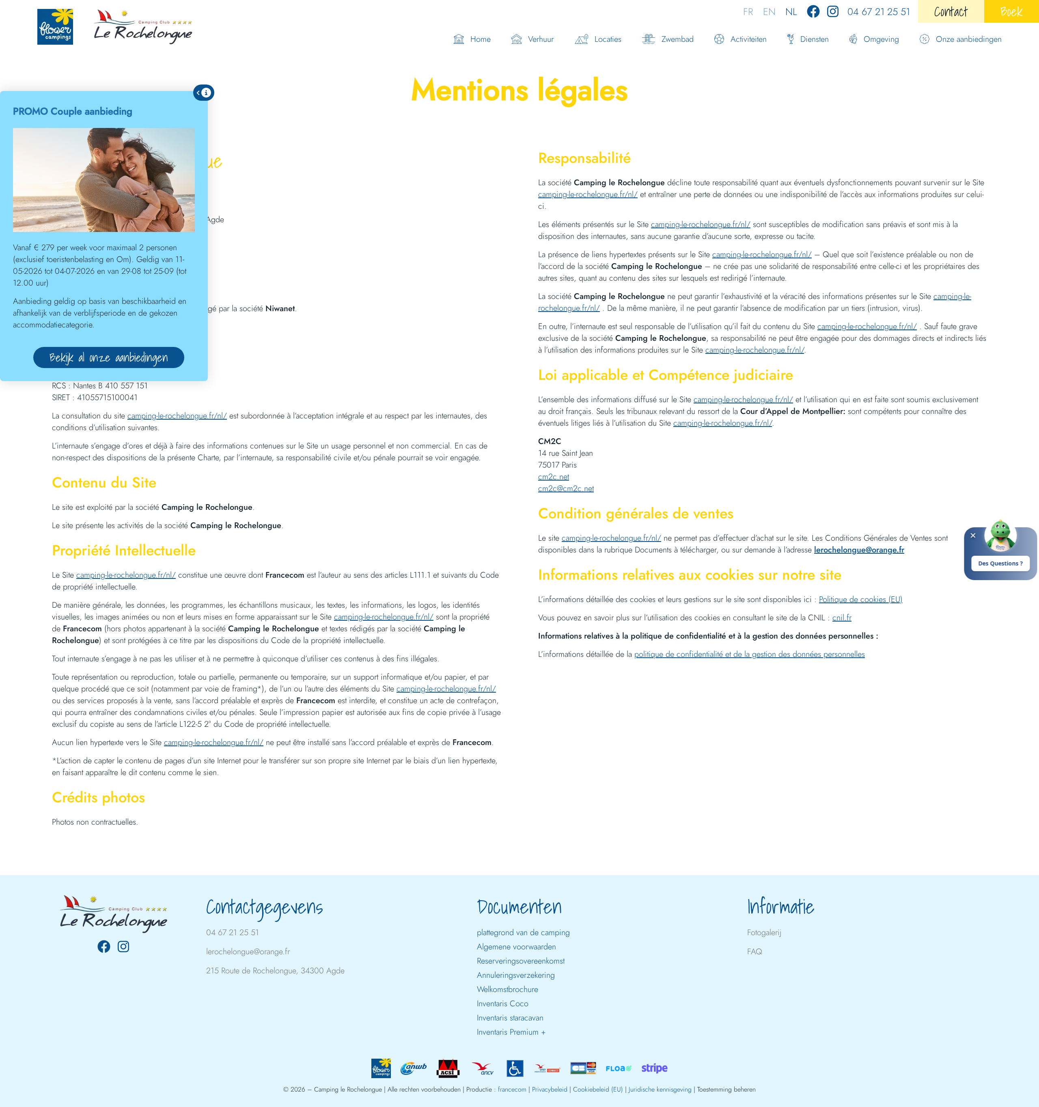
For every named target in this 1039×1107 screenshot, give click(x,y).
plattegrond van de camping (523, 932)
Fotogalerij (764, 932)
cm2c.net (553, 477)
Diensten (814, 39)
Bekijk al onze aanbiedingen (109, 357)
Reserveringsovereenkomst (521, 961)
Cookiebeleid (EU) (598, 1089)
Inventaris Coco (502, 1004)
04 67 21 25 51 (878, 11)
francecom (512, 1089)
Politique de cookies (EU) (861, 599)
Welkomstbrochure (507, 989)
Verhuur (541, 39)
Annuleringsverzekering (516, 975)
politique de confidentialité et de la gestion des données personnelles (749, 654)
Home (480, 39)
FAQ (754, 952)
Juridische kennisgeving (660, 1089)
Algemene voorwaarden (516, 947)
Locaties (608, 39)
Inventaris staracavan (510, 1018)
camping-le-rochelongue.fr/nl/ (177, 416)
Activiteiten (749, 39)
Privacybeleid (549, 1089)
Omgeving (881, 39)
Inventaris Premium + (511, 1032)
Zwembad (678, 39)
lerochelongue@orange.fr (859, 550)
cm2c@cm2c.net (566, 488)
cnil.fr (841, 618)
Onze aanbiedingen (969, 39)
